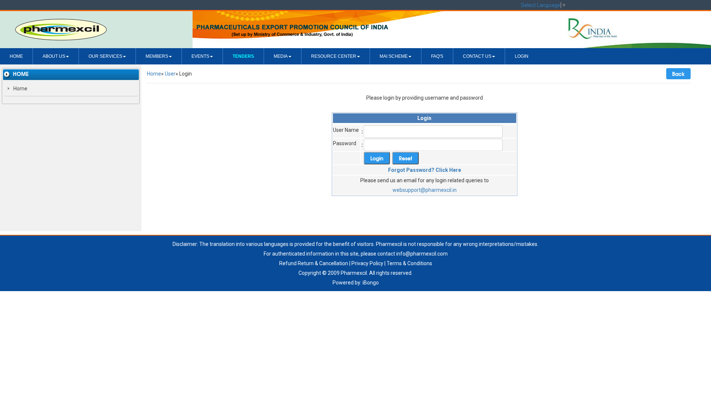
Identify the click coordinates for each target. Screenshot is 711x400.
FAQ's (437, 56)
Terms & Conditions (409, 263)
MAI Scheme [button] (394, 56)
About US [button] (54, 56)
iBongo (371, 283)
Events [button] (200, 56)
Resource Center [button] (333, 56)
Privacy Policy (367, 263)
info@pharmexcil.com (422, 254)
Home (16, 56)
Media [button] (281, 56)
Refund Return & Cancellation (313, 263)
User (170, 74)
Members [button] (157, 56)
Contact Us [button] (477, 56)
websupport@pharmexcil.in (425, 190)
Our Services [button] (105, 56)
